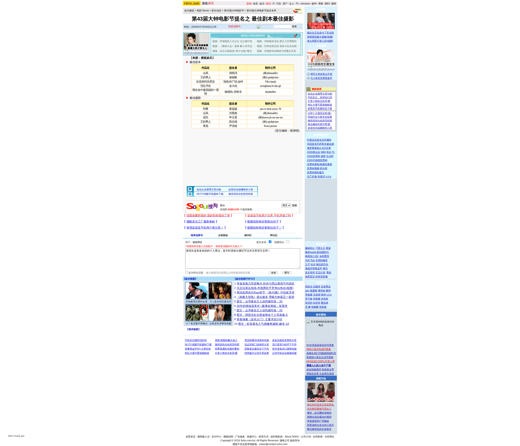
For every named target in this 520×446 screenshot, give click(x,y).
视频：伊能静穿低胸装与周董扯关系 (276, 51)
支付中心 (216, 436)
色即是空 (310, 276)
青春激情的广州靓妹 (318, 421)
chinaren (305, 3)
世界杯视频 (313, 168)
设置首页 (190, 436)
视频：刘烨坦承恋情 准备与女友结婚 (277, 46)
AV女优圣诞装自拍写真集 (320, 345)
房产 (285, 3)
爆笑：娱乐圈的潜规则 (319, 412)
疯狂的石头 (322, 264)
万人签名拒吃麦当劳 (220, 301)
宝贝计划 (320, 272)
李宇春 (308, 298)
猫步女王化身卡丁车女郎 (320, 32)
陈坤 (323, 294)
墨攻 (328, 272)
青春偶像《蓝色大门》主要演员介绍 (259, 319)
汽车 (278, 3)
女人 (291, 3)
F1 (333, 152)
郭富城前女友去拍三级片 (320, 425)
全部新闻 (318, 436)
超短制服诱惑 (314, 369)
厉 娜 (308, 306)
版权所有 (295, 440)
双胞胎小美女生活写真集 (320, 357)
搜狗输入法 (203, 436)
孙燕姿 (324, 298)
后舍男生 (326, 286)
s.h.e (328, 176)
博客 (320, 3)
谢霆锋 (313, 290)
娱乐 (262, 3)
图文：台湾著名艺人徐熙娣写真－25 (260, 310)
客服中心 (252, 436)
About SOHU (292, 436)
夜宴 (328, 248)
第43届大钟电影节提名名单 (261, 10)
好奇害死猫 (321, 276)
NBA (323, 152)
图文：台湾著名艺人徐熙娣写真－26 (260, 301)
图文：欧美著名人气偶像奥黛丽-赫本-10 (263, 323)
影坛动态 (216, 10)
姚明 (323, 156)
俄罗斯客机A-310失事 (319, 148)
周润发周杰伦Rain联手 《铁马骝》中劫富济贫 (266, 292)
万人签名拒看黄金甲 (321, 78)
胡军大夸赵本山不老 (321, 74)
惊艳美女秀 (328, 369)
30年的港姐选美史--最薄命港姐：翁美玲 (262, 306)
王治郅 (330, 156)
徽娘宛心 (310, 248)
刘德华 (316, 286)
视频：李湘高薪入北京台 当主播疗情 (232, 41)
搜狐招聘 (228, 436)
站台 (313, 264)
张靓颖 (314, 306)
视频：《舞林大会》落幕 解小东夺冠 (232, 46)
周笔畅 (316, 298)
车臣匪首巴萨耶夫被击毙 (320, 144)
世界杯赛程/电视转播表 (319, 164)
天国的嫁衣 (321, 260)
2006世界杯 (313, 156)
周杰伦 (308, 286)
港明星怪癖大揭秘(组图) (320, 36)
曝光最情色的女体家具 (319, 429)
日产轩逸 (312, 176)
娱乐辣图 (190, 278)
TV (297, 3)
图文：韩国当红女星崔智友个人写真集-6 (262, 314)
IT (274, 3)
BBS (327, 3)
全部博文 (329, 436)
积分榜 (323, 168)
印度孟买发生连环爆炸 (319, 139)
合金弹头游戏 (326, 373)
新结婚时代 (323, 252)
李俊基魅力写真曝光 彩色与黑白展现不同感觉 (265, 283)
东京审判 (310, 272)
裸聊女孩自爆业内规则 (319, 416)
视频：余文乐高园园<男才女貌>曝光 (232, 51)
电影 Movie (203, 10)
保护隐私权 (277, 436)
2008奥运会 (313, 152)
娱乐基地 (321, 314)
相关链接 (193, 329)
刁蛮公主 (320, 248)
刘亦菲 (316, 302)
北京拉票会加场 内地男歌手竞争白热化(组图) (265, 288)
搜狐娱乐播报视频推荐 (253, 35)
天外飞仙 (310, 260)
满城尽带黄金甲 (313, 268)
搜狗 (333, 3)
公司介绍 (306, 436)
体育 (255, 3)
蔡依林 (324, 302)
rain (307, 290)
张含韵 (308, 302)
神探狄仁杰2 (312, 256)
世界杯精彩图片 (315, 172)
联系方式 (264, 436)
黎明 (328, 290)
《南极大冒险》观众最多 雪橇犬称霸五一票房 (265, 297)
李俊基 (308, 294)
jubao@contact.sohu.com (273, 444)
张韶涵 (322, 306)
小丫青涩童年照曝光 (197, 323)
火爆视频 (321, 45)
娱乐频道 (189, 10)
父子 (307, 264)
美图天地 (321, 378)
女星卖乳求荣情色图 (220, 323)
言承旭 (316, 294)
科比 (328, 152)
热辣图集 (321, 9)
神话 (325, 268)
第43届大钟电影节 (234, 10)
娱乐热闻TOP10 (245, 278)
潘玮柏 (321, 290)
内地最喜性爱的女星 (197, 301)
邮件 (314, 3)
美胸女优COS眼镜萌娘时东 (321, 353)
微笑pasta (311, 252)
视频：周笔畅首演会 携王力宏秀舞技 (277, 41)
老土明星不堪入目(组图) (320, 40)
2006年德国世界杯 (317, 160)
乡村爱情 (324, 256)
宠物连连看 (313, 373)
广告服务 (240, 436)
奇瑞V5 (321, 176)
